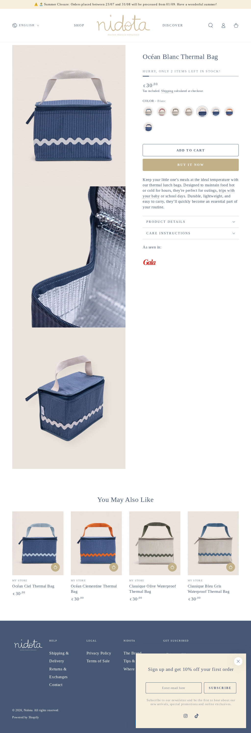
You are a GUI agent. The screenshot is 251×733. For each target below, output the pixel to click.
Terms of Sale (98, 661)
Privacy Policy (99, 653)
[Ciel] (215, 111)
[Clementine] (229, 111)
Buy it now (190, 165)
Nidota (28, 710)
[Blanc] (202, 111)
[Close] (238, 661)
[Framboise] (161, 111)
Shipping (167, 91)
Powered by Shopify (25, 717)
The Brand (132, 653)
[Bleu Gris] (148, 111)
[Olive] (175, 111)
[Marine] (148, 127)
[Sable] (188, 111)
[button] (210, 25)
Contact (55, 685)
